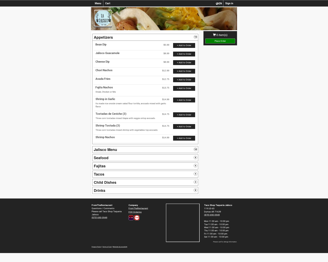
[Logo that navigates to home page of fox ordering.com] (136, 217)
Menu (98, 3)
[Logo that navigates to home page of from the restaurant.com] (131, 217)
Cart (107, 3)
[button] (145, 37)
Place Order (220, 41)
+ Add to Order (184, 45)
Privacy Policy (96, 247)
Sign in (229, 3)
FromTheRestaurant (138, 208)
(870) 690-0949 (99, 217)
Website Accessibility (120, 247)
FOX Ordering (135, 212)
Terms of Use (107, 247)
